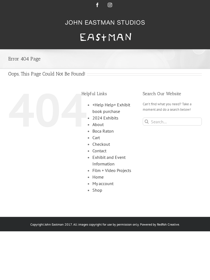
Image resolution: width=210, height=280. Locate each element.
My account (102, 183)
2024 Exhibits (105, 118)
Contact (99, 150)
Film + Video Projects (111, 170)
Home (98, 177)
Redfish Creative (168, 224)
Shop (97, 190)
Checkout (101, 144)
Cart (96, 137)
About (98, 124)
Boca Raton (103, 131)
